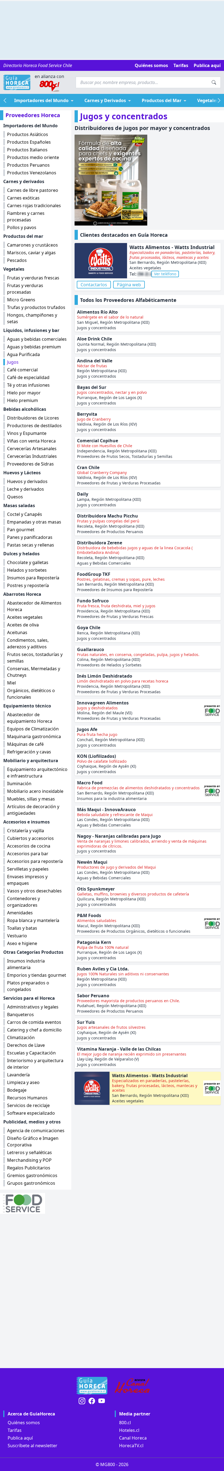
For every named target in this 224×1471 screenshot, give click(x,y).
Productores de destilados (34, 426)
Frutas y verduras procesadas (25, 288)
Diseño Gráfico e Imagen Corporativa (32, 1141)
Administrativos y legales (32, 1007)
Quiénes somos (151, 65)
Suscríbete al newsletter (32, 1446)
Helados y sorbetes (27, 570)
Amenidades (20, 913)
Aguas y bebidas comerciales (37, 339)
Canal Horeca (133, 1438)
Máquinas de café (25, 744)
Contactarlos (94, 285)
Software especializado (31, 1113)
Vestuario (17, 936)
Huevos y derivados (27, 481)
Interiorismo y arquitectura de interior (35, 1063)
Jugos (13, 362)
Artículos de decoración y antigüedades (33, 810)
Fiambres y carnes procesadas (26, 216)
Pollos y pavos (21, 227)
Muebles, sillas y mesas (31, 799)
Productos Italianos (27, 150)
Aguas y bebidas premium (34, 347)
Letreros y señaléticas (29, 1152)
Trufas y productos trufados (36, 307)
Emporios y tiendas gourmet (36, 975)
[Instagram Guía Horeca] (82, 1401)
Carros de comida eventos (34, 1022)
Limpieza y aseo (23, 1082)
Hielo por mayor (24, 393)
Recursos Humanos (27, 1098)
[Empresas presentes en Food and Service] (35, 1203)
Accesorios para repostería (35, 861)
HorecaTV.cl (131, 1446)
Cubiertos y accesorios (30, 838)
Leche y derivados (25, 489)
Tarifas (180, 65)
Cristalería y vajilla (25, 831)
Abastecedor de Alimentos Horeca (34, 606)
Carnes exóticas (23, 198)
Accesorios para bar (27, 854)
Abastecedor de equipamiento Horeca (29, 718)
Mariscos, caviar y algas (31, 253)
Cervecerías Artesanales (32, 449)
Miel (11, 683)
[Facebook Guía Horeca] (92, 1401)
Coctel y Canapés (24, 514)
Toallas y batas (22, 928)
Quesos (15, 497)
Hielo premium (22, 400)
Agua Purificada (23, 354)
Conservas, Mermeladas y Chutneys (33, 672)
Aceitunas (17, 632)
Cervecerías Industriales (32, 456)
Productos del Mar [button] (161, 100)
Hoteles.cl (129, 1430)
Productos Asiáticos (27, 134)
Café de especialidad (28, 377)
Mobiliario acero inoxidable (35, 791)
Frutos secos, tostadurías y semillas (35, 657)
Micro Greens (21, 300)
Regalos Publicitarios (28, 1168)
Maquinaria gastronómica (34, 736)
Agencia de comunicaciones (35, 1131)
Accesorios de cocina (28, 846)
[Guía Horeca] (16, 82)
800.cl (125, 1423)
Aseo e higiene (22, 943)
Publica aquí (207, 65)
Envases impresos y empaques (27, 880)
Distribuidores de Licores (33, 418)
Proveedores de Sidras (30, 464)
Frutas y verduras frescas (33, 278)
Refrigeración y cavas (29, 752)
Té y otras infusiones (28, 385)
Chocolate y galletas (27, 562)
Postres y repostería (28, 585)
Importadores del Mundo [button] (41, 100)
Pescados (17, 260)
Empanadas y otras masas (34, 522)
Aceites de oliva (23, 625)
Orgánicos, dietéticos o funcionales (31, 693)
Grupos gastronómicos (31, 1183)
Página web (129, 285)
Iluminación (19, 784)
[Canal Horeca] (132, 1385)
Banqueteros (20, 1015)
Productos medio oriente (33, 157)
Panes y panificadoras (29, 537)
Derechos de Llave (26, 1045)
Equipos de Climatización (33, 729)
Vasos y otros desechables (34, 891)
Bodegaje (16, 1090)
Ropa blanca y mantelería (33, 920)
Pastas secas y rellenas (30, 545)
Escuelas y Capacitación (31, 1053)
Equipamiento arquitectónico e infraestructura (37, 772)
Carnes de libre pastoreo (32, 190)
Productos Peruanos (28, 165)
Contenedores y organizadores (23, 901)
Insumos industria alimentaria (26, 964)
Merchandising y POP (29, 1160)
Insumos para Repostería (33, 578)
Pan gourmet (20, 530)
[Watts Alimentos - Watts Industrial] (101, 261)
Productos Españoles (29, 142)
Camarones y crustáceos (32, 245)
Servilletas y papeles (28, 869)
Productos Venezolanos (31, 173)
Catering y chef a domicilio (34, 1030)
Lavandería (18, 1075)
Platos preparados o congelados (28, 986)
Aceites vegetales (25, 617)
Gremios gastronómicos (32, 1175)
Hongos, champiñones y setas (32, 318)
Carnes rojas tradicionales (34, 206)
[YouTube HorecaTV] (101, 1401)
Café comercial (22, 370)
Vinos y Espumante (26, 433)
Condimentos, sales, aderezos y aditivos (28, 643)
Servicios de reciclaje (28, 1105)
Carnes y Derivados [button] (105, 100)
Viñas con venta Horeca (31, 441)
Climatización (21, 1037)
